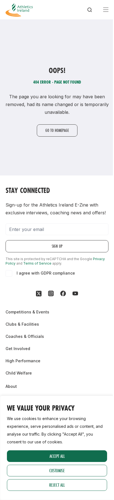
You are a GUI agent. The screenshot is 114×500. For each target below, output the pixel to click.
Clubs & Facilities (22, 324)
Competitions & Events (27, 312)
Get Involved (18, 348)
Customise (57, 470)
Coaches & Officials (25, 336)
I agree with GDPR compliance (46, 273)
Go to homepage (57, 130)
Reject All (57, 485)
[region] (57, 448)
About (11, 386)
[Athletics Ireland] (19, 9)
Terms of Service (37, 263)
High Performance (23, 360)
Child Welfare (19, 373)
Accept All (57, 456)
